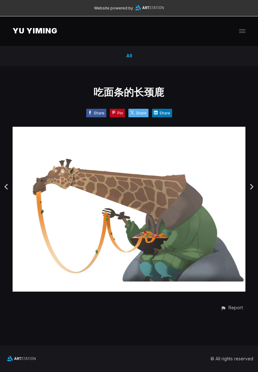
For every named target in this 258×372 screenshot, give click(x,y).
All (129, 55)
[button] (231, 307)
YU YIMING (35, 30)
